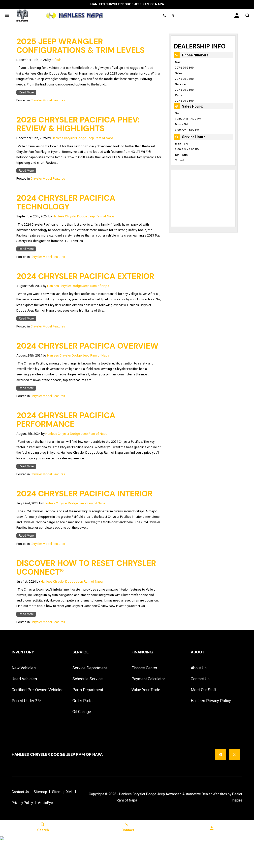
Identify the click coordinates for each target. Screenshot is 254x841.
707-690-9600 (184, 67)
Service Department (89, 668)
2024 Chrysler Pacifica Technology (65, 202)
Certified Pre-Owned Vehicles (38, 689)
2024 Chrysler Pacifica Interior (84, 493)
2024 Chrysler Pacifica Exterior (85, 276)
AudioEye (45, 803)
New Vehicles (24, 668)
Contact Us (200, 679)
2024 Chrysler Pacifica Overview (87, 346)
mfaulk (57, 60)
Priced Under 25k (27, 700)
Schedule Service (87, 679)
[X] (234, 754)
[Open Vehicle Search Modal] (247, 15)
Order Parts (82, 700)
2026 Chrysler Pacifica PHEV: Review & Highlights (78, 124)
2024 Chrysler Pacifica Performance (65, 419)
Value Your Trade (145, 689)
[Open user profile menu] (236, 15)
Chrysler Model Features (48, 100)
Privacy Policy (22, 803)
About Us (199, 668)
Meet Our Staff (204, 689)
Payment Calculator (148, 679)
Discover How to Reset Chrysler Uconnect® (86, 567)
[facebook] (220, 754)
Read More (26, 92)
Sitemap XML (62, 792)
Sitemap (40, 792)
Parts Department (87, 689)
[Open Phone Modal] (164, 15)
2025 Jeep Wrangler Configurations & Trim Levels (80, 45)
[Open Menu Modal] (6, 15)
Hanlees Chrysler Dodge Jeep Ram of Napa (83, 138)
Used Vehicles (24, 679)
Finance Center (144, 668)
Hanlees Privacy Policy (211, 700)
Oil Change (81, 711)
